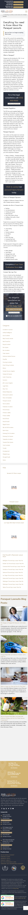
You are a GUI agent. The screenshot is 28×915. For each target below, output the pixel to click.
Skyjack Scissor (6, 424)
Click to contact (12, 187)
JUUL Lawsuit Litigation (8, 383)
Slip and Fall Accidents (8, 427)
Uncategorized (6, 451)
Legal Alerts (5, 386)
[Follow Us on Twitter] (8, 809)
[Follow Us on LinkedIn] (4, 809)
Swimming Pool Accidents (8, 433)
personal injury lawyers (14, 189)
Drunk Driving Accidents (8, 365)
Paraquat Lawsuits (7, 401)
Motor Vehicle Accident (7, 855)
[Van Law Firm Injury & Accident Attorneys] (7, 11)
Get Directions (14, 768)
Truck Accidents (6, 445)
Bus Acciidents (6, 350)
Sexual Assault (6, 421)
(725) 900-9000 (14, 309)
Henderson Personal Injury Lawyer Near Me (13, 569)
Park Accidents (6, 404)
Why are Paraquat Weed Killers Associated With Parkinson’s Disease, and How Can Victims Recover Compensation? (13, 718)
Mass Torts (5, 389)
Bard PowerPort (6, 341)
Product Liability (6, 415)
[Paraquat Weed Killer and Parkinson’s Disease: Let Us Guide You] (14, 636)
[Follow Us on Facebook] (2, 809)
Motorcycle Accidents (8, 395)
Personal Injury (6, 409)
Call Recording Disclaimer (18, 2)
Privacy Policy (16, 888)
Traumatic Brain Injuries (8, 442)
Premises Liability (6, 412)
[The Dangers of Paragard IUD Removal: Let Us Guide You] (14, 607)
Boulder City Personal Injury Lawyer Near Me (13, 563)
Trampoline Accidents (8, 439)
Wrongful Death (6, 457)
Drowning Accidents (7, 362)
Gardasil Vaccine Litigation (9, 371)
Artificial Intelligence (7, 332)
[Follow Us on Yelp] (6, 809)
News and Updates (7, 398)
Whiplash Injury (6, 454)
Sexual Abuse (6, 418)
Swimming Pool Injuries (8, 436)
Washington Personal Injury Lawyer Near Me (13, 581)
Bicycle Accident (6, 344)
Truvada (4, 448)
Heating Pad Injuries (7, 374)
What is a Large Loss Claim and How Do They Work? (13, 686)
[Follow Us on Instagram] (11, 809)
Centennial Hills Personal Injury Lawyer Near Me (14, 566)
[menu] (26, 12)
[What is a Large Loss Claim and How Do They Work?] (14, 668)
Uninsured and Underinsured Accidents (12, 863)
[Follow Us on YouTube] (13, 809)
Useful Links (20, 898)
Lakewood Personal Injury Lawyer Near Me (13, 572)
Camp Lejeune (6, 353)
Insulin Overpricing (7, 377)
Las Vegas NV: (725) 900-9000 (9, 4)
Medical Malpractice (7, 392)
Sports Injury (5, 430)
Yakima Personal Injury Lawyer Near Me (12, 587)
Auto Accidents (6, 335)
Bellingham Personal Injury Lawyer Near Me (13, 560)
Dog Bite (5, 359)
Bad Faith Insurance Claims (8, 862)
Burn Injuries (5, 347)
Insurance (5, 380)
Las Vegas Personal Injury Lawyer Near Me (13, 575)
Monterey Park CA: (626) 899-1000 (9, 2)
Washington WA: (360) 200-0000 (9, 7)
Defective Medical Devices (9, 356)
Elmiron (4, 368)
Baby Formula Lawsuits (8, 338)
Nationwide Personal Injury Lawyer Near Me (13, 578)
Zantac (4, 460)
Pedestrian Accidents (8, 406)
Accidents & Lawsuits (8, 329)
